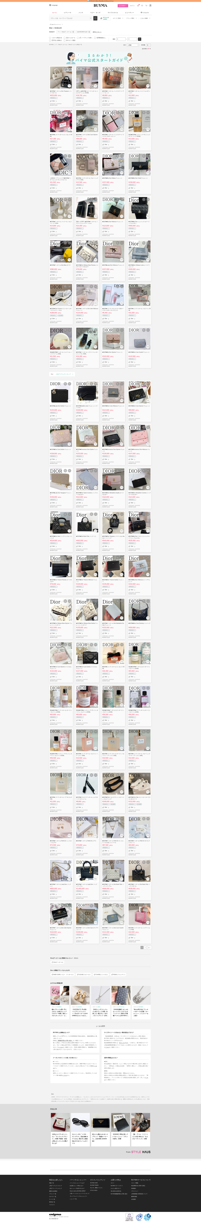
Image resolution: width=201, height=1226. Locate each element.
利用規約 (133, 1188)
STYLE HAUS (93, 1190)
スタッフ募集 (134, 1183)
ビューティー (129, 12)
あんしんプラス (123, 1042)
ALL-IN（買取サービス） (96, 1187)
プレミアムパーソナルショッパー (78, 1196)
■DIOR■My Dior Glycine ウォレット (112, 352)
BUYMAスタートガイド (117, 1185)
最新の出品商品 (53, 1191)
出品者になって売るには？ (77, 1185)
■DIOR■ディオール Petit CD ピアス (86, 840)
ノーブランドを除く (86, 37)
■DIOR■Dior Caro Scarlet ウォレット (139, 352)
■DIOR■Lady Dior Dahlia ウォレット (60, 406)
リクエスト (145, 12)
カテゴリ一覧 (52, 1196)
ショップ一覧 (73, 1199)
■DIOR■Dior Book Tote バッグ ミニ (86, 536)
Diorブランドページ (56, 24)
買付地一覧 (52, 1202)
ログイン (132, 5)
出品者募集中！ (123, 5)
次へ (149, 947)
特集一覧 (51, 1183)
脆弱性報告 (134, 1196)
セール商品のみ (57, 37)
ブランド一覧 (52, 1193)
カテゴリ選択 (117, 18)
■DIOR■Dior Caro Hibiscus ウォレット (113, 406)
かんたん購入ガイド (116, 1188)
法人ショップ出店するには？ (77, 1188)
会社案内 (133, 1199)
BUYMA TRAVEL (94, 1185)
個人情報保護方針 (53, 1218)
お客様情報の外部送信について (139, 1193)
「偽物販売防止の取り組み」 (65, 1040)
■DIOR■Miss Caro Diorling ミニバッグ (139, 623)
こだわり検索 (144, 18)
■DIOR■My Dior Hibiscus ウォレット (112, 221)
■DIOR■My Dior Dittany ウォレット (112, 178)
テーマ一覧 (52, 1199)
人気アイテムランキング (55, 1185)
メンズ (81, 12)
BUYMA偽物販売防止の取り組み (119, 1193)
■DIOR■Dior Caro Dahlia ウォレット (60, 449)
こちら (61, 1047)
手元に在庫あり (57, 40)
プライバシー (134, 1191)
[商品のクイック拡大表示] (65, 69)
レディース (67, 12)
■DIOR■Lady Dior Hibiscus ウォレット (113, 265)
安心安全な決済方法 (116, 1191)
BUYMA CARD (94, 1182)
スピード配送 (71, 40)
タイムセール (71, 37)
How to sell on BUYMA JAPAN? (78, 1191)
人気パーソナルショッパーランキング (79, 1193)
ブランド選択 (130, 18)
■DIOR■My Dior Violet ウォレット (138, 178)
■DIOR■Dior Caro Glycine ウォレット (139, 406)
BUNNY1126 (53, 105)
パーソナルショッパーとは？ (77, 1183)
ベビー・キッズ (95, 12)
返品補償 (61, 315)
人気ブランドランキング (55, 1188)
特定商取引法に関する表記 (138, 1185)
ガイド (112, 1183)
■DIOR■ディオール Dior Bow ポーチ (60, 265)
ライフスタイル (113, 12)
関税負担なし (102, 37)
